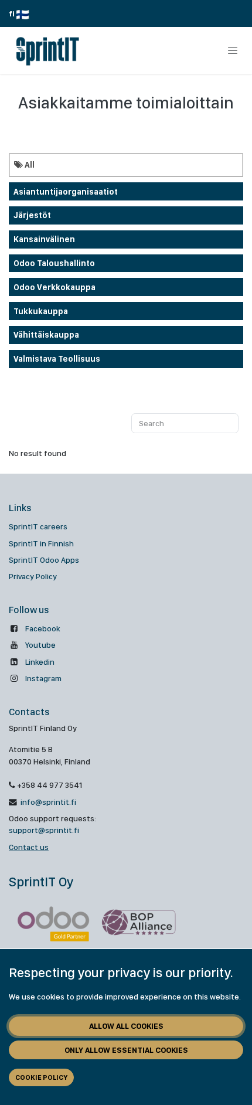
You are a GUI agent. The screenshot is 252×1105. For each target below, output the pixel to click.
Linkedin (40, 662)
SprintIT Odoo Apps (44, 560)
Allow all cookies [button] (126, 1026)
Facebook (42, 628)
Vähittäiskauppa (46, 334)
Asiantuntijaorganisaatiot (65, 191)
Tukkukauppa (40, 311)
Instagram (43, 678)
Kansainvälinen (44, 239)
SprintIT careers (38, 526)
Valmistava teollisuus (56, 358)
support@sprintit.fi (44, 830)
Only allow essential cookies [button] (126, 1050)
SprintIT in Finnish (41, 543)
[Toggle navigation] (232, 50)
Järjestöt (32, 215)
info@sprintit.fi (47, 802)
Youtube (40, 645)
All (29, 164)
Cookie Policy (41, 1077)
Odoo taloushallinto (54, 263)
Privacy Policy (33, 576)
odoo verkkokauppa (54, 287)
